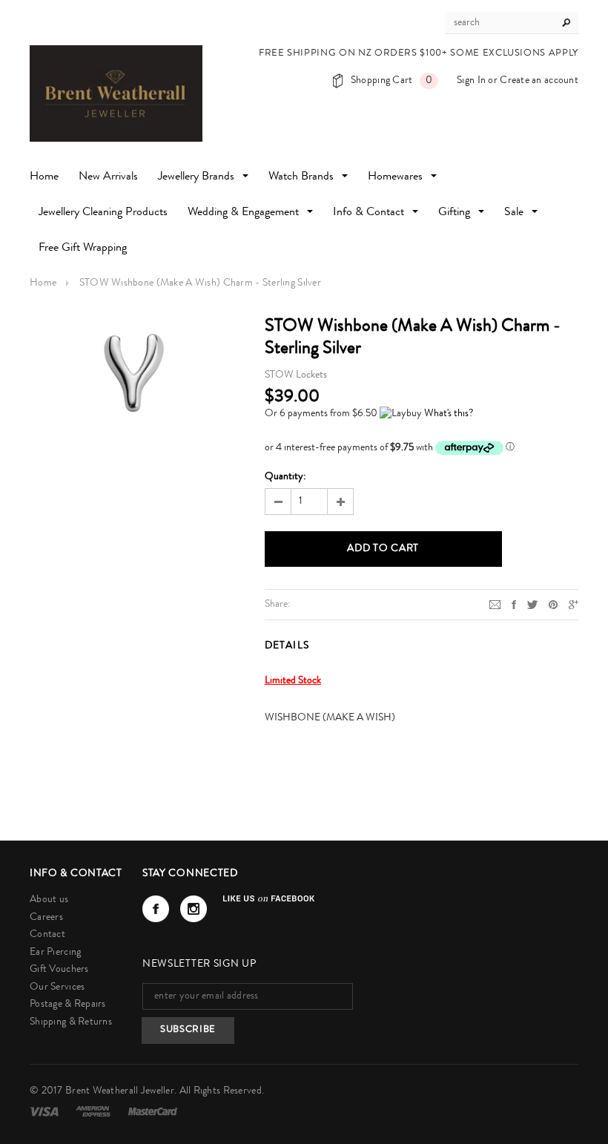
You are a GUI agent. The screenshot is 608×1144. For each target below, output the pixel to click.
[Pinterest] (553, 604)
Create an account (539, 81)
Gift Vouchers (59, 969)
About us (49, 900)
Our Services (57, 987)
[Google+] (573, 604)
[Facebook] (155, 908)
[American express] (94, 1111)
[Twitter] (532, 604)
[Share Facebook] (514, 604)
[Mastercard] (152, 1111)
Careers (46, 918)
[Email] (494, 604)
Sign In (471, 81)
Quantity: (285, 477)
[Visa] (45, 1111)
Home (43, 283)
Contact (47, 935)
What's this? (448, 414)
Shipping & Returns (71, 1022)
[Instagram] (193, 908)
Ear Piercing (55, 952)
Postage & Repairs (68, 1004)
